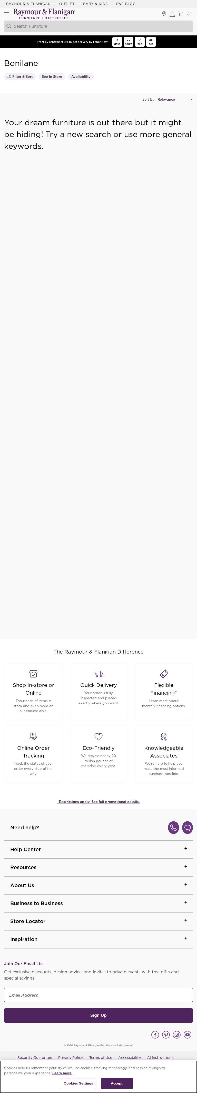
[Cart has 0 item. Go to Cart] (180, 14)
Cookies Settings (78, 1083)
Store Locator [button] (27, 921)
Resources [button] (23, 867)
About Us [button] (22, 885)
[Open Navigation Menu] (6, 14)
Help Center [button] (25, 849)
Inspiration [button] (23, 939)
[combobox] (92, 26)
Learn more (62, 1073)
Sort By (148, 99)
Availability (81, 77)
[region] (98, 1076)
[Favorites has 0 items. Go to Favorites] (188, 14)
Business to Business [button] (36, 903)
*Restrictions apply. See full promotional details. (98, 802)
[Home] (44, 14)
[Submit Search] (8, 26)
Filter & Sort (22, 77)
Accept (117, 1083)
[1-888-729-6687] (173, 827)
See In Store (52, 77)
